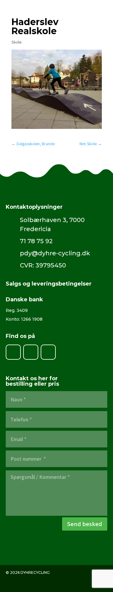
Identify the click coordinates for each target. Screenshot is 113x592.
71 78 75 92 (36, 241)
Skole (16, 42)
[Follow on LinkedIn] (30, 352)
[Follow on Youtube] (48, 352)
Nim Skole (91, 143)
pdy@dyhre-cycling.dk (55, 253)
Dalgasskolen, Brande (33, 143)
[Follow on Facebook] (13, 352)
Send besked (84, 524)
